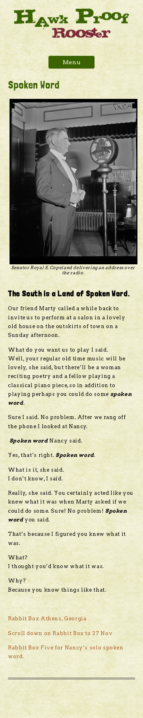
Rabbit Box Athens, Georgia (47, 619)
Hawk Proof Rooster (71, 23)
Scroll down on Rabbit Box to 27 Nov (60, 633)
